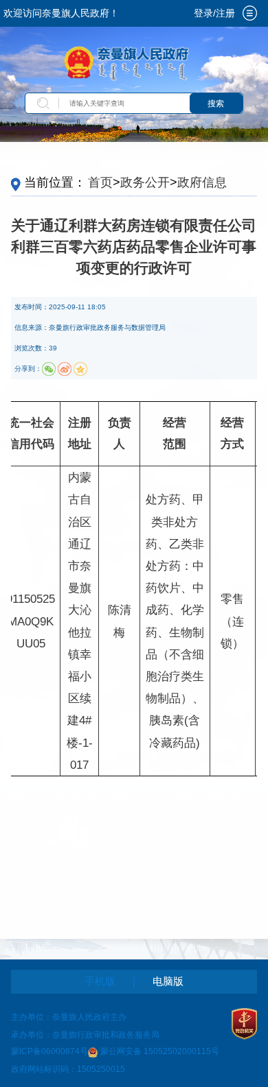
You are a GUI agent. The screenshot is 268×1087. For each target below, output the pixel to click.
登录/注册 (214, 13)
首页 (100, 182)
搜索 (216, 103)
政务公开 (145, 182)
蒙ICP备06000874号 (49, 1051)
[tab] (250, 13)
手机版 (100, 981)
